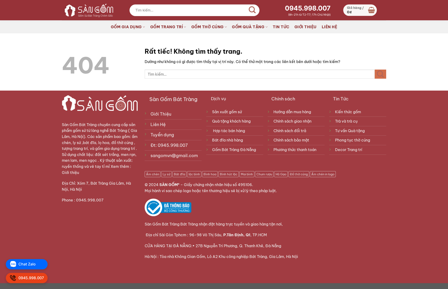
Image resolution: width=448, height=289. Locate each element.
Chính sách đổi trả (289, 130)
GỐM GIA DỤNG (126, 27)
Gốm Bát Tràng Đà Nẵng (234, 149)
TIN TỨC (281, 27)
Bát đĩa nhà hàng (227, 140)
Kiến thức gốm (348, 111)
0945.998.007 (308, 8)
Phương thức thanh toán (294, 149)
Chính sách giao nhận (292, 121)
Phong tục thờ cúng (352, 140)
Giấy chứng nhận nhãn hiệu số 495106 (218, 184)
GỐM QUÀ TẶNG (248, 27)
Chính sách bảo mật (291, 140)
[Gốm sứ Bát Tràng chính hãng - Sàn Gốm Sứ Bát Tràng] (87, 10)
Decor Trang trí (348, 149)
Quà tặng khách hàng (231, 121)
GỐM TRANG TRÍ (166, 27)
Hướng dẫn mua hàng (292, 111)
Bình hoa (209, 174)
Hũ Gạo (281, 174)
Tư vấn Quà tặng (351, 130)
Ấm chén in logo (322, 174)
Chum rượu (264, 174)
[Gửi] (252, 10)
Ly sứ (166, 174)
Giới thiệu (71, 172)
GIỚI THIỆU (305, 27)
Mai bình (247, 174)
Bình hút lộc (228, 174)
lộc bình (194, 174)
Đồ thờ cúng (299, 174)
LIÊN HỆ (329, 27)
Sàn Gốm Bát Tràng (79, 124)
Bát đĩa (179, 174)
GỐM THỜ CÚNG (207, 27)
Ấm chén (152, 174)
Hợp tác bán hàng (229, 130)
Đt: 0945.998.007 (169, 145)
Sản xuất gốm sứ (227, 111)
